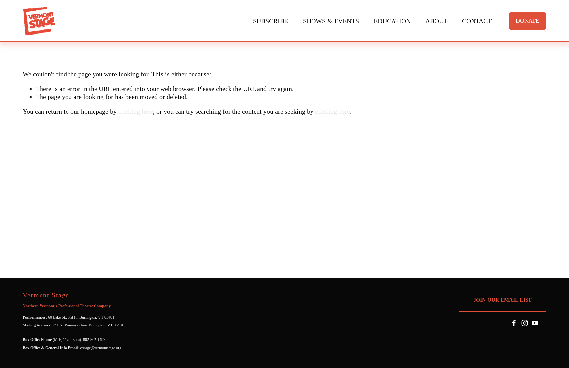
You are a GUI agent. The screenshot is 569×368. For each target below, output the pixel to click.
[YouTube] (535, 323)
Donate (527, 20)
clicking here (135, 111)
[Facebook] (514, 323)
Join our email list (503, 300)
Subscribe (270, 21)
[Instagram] (524, 323)
